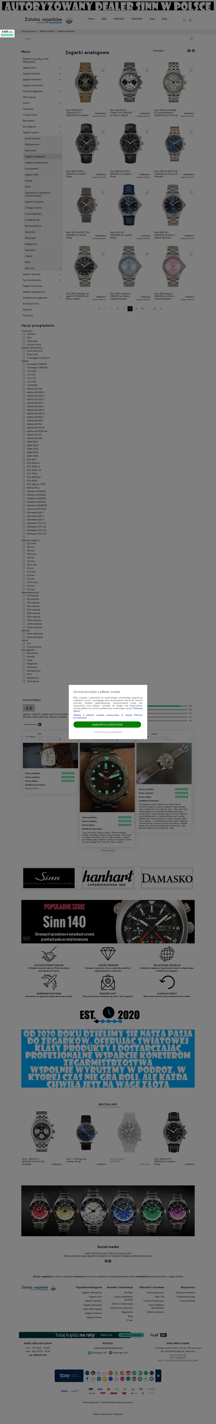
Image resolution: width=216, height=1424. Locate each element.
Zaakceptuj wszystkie (107, 724)
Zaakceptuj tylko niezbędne (108, 732)
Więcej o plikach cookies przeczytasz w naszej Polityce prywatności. (108, 716)
